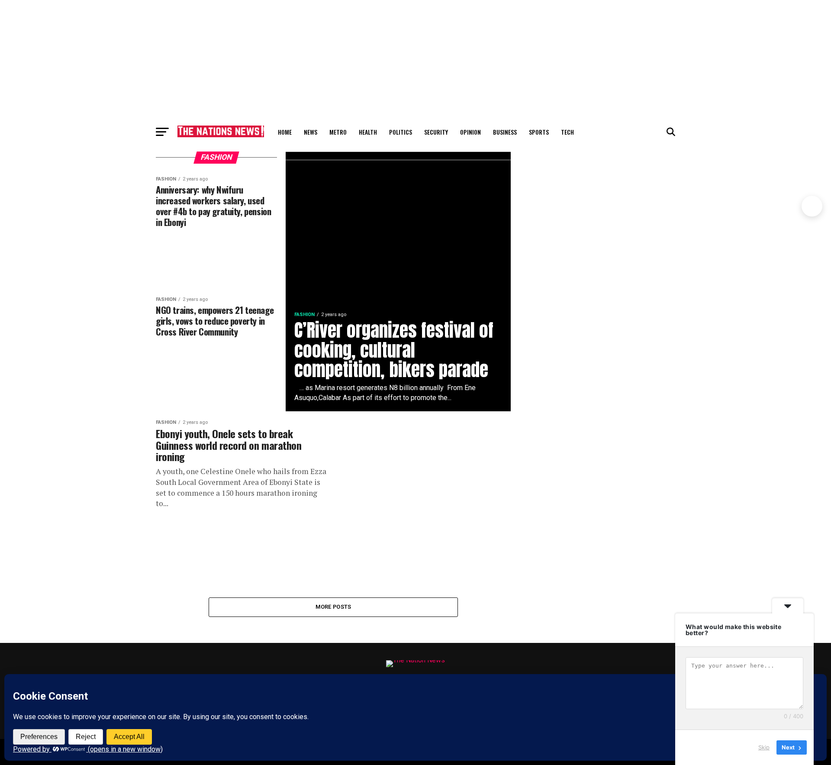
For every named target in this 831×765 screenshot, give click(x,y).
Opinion (470, 131)
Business (505, 131)
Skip (764, 747)
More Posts (333, 607)
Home (285, 131)
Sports (539, 131)
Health (368, 131)
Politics (400, 131)
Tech (567, 131)
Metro (338, 131)
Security (436, 131)
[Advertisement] (415, 60)
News (310, 131)
